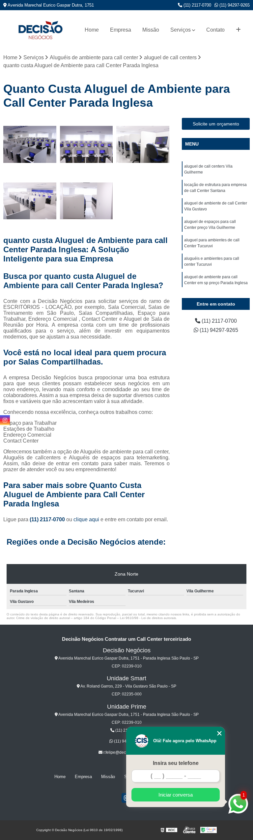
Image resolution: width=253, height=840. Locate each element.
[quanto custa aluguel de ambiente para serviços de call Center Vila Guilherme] (30, 201)
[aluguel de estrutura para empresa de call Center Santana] (86, 144)
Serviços (180, 30)
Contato (215, 30)
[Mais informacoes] (238, 30)
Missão (150, 30)
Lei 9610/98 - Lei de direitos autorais (148, 618)
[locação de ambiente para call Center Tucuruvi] (86, 201)
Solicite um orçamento (216, 123)
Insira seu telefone (176, 763)
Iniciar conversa (175, 795)
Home (92, 30)
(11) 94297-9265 (234, 5)
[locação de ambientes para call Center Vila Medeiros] (30, 144)
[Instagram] (5, 420)
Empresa (120, 30)
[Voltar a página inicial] (40, 29)
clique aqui (86, 519)
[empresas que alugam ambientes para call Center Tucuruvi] (143, 144)
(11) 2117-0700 (196, 5)
